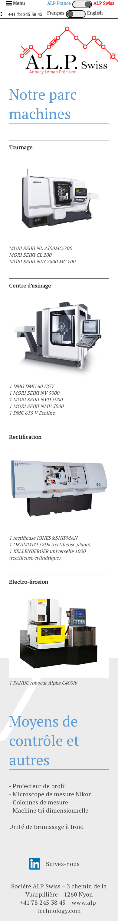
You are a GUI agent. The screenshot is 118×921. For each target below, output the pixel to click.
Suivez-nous (63, 864)
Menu (19, 3)
